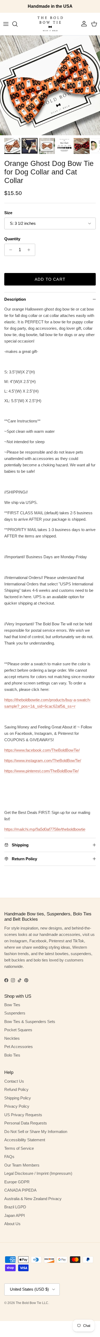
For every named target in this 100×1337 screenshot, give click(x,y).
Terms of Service (19, 1148)
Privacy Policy (16, 1106)
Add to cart (50, 279)
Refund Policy (16, 1089)
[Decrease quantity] (9, 250)
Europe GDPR (17, 1182)
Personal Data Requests (25, 1123)
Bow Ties (12, 1004)
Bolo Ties (12, 1055)
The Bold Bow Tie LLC (32, 1303)
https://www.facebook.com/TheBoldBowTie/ (42, 750)
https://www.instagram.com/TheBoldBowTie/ (42, 760)
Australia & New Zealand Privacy (33, 1198)
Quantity (12, 239)
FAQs (9, 1156)
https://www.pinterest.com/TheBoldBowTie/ (41, 771)
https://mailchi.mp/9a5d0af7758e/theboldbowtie (44, 829)
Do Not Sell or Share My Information (35, 1131)
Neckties (12, 1038)
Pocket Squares (18, 1030)
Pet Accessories (18, 1046)
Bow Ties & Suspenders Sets (29, 1021)
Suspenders (14, 1013)
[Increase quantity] (30, 250)
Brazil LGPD (15, 1207)
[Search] (17, 24)
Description (15, 299)
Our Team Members (21, 1165)
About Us (12, 1223)
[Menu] (6, 24)
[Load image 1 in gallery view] (50, 85)
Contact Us (14, 1081)
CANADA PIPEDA (20, 1190)
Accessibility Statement (24, 1140)
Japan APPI (14, 1215)
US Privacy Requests (23, 1114)
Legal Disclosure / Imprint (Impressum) (38, 1173)
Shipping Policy (17, 1098)
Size (8, 212)
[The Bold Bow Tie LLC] (50, 23)
